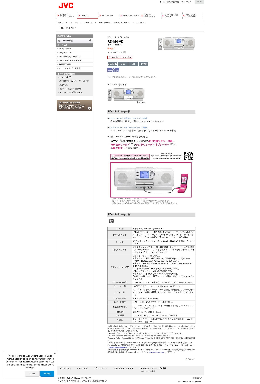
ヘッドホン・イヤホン (124, 368)
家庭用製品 (74, 22)
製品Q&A (63, 85)
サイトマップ (186, 2)
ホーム (162, 2)
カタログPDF (65, 77)
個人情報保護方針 (97, 381)
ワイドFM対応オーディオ (70, 60)
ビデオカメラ (65, 368)
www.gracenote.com (156, 352)
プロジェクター (101, 368)
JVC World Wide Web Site (77, 378)
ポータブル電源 (148, 371)
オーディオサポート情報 (69, 68)
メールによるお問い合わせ (71, 92)
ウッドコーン (65, 49)
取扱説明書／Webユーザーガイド (74, 81)
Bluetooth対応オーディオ (70, 57)
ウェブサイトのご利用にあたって (71, 381)
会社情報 (196, 378)
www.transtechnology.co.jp (119, 347)
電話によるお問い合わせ (70, 89)
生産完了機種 (65, 64)
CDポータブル (65, 53)
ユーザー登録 (67, 40)
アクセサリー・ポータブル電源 (153, 368)
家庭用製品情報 (173, 2)
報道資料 (61, 378)
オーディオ (88, 22)
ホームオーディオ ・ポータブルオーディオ (115, 22)
